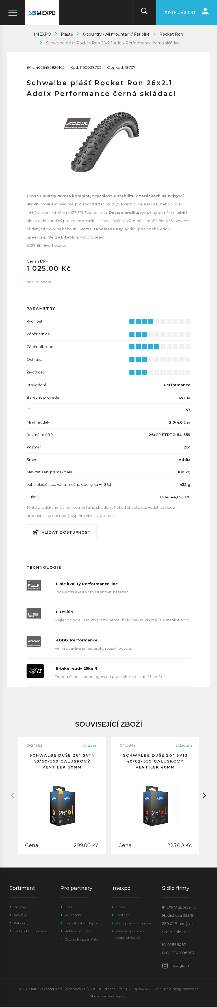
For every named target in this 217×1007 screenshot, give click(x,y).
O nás (120, 907)
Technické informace (30, 931)
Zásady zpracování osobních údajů (131, 934)
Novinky (20, 915)
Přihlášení (73, 915)
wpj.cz (121, 996)
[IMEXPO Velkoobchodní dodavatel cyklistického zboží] (42, 12)
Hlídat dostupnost (66, 532)
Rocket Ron (171, 34)
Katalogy (21, 923)
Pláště (67, 34)
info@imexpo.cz (185, 989)
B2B (68, 907)
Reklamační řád (78, 931)
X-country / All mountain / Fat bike (116, 34)
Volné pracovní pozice (133, 923)
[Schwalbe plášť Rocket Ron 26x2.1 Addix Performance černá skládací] (108, 141)
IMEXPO (42, 34)
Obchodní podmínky (82, 939)
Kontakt (122, 915)
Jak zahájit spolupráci (82, 923)
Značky (20, 907)
